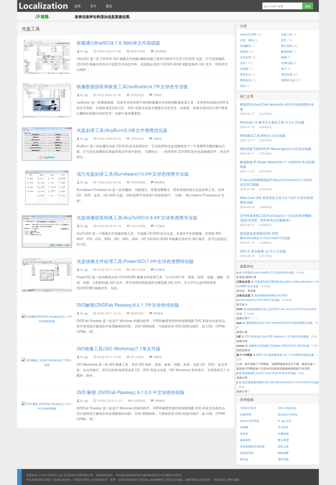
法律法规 (286, 63)
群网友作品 (288, 80)
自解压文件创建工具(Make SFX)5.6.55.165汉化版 (279, 345)
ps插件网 (245, 414)
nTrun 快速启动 (287, 408)
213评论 (160, 269)
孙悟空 (244, 433)
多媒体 (244, 51)
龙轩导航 (283, 459)
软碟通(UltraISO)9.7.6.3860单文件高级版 (118, 42)
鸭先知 (244, 459)
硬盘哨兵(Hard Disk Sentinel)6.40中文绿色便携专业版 (279, 322)
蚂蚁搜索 (283, 453)
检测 (284, 57)
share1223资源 (249, 421)
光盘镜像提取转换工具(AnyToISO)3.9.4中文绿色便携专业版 (137, 217)
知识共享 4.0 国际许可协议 (165, 475)
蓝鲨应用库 (247, 453)
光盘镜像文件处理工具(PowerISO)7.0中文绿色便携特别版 (135, 261)
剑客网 (244, 427)
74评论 (157, 357)
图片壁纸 (286, 46)
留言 (109, 6)
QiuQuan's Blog (287, 414)
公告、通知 (247, 40)
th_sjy (84, 51)
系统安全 (245, 74)
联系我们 (220, 479)
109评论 (160, 400)
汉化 (242, 63)
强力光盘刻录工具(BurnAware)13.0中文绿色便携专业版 (133, 173)
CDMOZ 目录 (248, 408)
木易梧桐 (283, 433)
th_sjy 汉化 (284, 421)
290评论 (160, 182)
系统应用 (286, 74)
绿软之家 (283, 446)
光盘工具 (31, 28)
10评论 (157, 138)
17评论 (157, 95)
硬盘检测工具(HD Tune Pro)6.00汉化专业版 (269, 373)
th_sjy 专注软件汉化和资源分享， (43, 6)
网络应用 (245, 80)
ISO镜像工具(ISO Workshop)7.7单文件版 (118, 348)
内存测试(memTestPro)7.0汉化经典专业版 (268, 272)
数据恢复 (286, 51)
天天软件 (283, 427)
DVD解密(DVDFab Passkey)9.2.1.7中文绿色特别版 (128, 304)
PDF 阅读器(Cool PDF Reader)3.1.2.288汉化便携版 (277, 336)
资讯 (242, 86)
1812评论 (160, 51)
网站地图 (233, 479)
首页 (77, 6)
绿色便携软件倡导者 (252, 446)
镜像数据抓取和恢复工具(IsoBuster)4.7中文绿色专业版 (132, 86)
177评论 (160, 226)
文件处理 (245, 57)
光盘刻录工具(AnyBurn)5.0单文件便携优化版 (122, 130)
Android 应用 (248, 34)
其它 (284, 40)
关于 (93, 6)
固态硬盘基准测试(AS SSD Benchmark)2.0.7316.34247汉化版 (280, 382)
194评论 (158, 313)
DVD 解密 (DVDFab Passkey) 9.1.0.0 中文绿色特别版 (131, 392)
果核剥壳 (245, 440)
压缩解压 (245, 46)
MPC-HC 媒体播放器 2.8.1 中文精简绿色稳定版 (285, 354)
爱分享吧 (283, 440)
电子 (284, 68)
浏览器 (244, 68)
